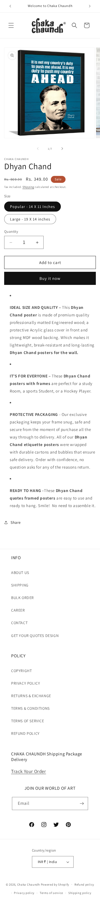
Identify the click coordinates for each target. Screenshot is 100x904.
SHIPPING (20, 585)
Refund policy (84, 884)
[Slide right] (62, 148)
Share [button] (16, 522)
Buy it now (50, 278)
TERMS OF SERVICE (27, 720)
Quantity (11, 231)
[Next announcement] (90, 6)
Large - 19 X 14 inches (30, 219)
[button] (11, 25)
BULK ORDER (22, 597)
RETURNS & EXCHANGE (31, 695)
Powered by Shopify (55, 884)
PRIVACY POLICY (25, 683)
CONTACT (19, 622)
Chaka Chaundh (28, 884)
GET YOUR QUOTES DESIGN (35, 635)
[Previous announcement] (10, 6)
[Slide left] (38, 148)
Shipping (28, 187)
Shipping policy (79, 893)
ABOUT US (20, 572)
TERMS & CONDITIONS (30, 708)
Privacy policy (24, 893)
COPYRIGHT (21, 670)
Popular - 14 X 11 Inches (32, 206)
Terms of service (51, 893)
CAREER (18, 610)
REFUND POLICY (25, 733)
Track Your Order (28, 771)
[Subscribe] (82, 803)
